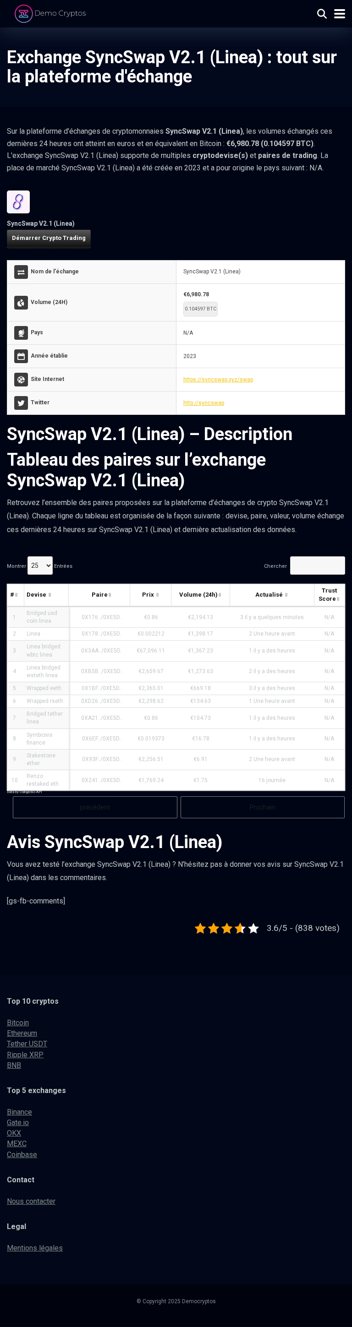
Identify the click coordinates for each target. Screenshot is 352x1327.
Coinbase (22, 1154)
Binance (19, 1112)
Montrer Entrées (39, 566)
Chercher (275, 566)
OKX (14, 1133)
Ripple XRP (25, 1054)
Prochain (262, 807)
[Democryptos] (51, 12)
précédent (95, 807)
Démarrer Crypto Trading (49, 237)
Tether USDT (27, 1043)
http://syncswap (203, 403)
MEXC (17, 1143)
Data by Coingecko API (24, 792)
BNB (14, 1065)
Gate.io (18, 1122)
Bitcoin (18, 1022)
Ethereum (22, 1033)
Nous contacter (31, 1201)
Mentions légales (35, 1248)
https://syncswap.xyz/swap (218, 379)
